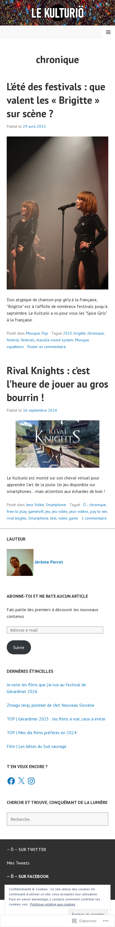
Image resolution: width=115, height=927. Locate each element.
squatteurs (15, 346)
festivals (28, 339)
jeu (47, 511)
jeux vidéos (78, 511)
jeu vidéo (60, 511)
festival (13, 339)
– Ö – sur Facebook (28, 876)
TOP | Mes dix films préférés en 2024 (41, 732)
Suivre (18, 647)
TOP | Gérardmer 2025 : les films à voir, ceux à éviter (56, 719)
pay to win (98, 511)
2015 (67, 333)
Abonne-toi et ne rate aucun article (47, 596)
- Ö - (84, 504)
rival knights (17, 518)
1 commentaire (94, 518)
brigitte (80, 333)
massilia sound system (54, 339)
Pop (45, 333)
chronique (95, 333)
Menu (108, 32)
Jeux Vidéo (35, 504)
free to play (17, 511)
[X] (21, 781)
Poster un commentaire (46, 346)
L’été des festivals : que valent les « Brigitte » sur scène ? (56, 100)
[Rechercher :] (57, 819)
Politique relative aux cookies (52, 904)
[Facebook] (11, 781)
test (53, 518)
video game (68, 518)
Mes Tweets (18, 863)
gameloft (36, 511)
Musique (33, 333)
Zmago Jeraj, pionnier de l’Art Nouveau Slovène (50, 705)
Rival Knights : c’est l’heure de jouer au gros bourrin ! (57, 384)
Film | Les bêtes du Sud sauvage (36, 746)
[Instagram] (31, 781)
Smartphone (56, 504)
